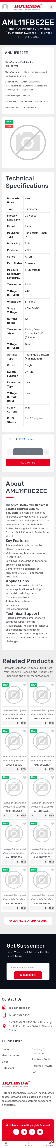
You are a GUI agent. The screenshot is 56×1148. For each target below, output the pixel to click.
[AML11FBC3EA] (14, 833)
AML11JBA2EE (14, 903)
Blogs (5, 1061)
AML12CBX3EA (42, 764)
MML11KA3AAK (42, 718)
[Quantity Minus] (10, 452)
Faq (34, 1072)
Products (7, 1049)
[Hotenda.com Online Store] (28, 6)
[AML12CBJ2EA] (14, 787)
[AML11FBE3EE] (14, 741)
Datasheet (8, 1068)
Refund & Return (42, 1065)
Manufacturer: (13, 72)
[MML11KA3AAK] (42, 694)
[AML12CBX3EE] (42, 833)
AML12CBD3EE (42, 903)
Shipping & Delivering (38, 1051)
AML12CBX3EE (42, 857)
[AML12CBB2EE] (14, 694)
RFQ (23, 723)
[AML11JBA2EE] (14, 879)
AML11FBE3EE (14, 764)
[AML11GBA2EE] (42, 787)
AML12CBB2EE (14, 718)
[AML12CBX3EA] (42, 741)
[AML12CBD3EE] (42, 879)
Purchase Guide (41, 1059)
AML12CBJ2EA (14, 811)
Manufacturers (10, 1055)
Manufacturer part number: (19, 62)
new (9, 121)
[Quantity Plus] (46, 452)
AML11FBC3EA (14, 857)
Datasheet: (11, 101)
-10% (9, 126)
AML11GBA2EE (42, 811)
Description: (11, 82)
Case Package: (12, 95)
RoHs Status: (12, 107)
